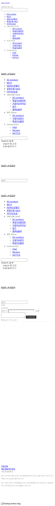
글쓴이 (4, 311)
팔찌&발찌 (16, 38)
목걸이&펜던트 (18, 31)
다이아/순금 (11, 23)
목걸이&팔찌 (17, 48)
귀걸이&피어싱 (18, 33)
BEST (9, 16)
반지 (14, 36)
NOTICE (15, 57)
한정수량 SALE (12, 21)
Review (15, 55)
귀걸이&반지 (17, 45)
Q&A (14, 52)
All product (11, 14)
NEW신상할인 (12, 19)
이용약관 (4, 466)
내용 (37, 311)
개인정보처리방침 (8, 469)
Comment (31, 317)
